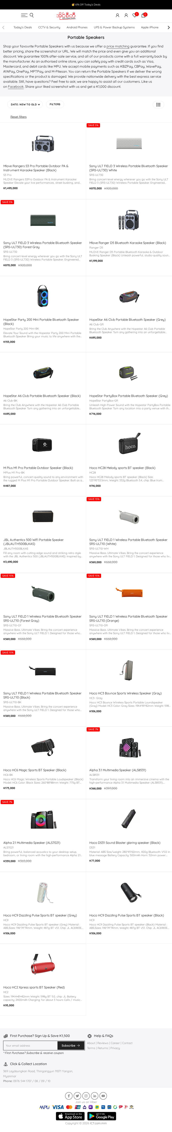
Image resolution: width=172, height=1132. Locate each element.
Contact (127, 1043)
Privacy (115, 1048)
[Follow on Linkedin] (94, 1096)
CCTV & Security (49, 27)
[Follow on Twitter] (77, 1096)
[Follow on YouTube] (103, 1096)
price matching (118, 46)
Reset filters (18, 117)
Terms (91, 1048)
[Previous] (3, 27)
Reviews (102, 1043)
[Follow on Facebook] (69, 1096)
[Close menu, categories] (114, 5)
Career (115, 1043)
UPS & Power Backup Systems (114, 27)
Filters (55, 104)
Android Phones (76, 27)
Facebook (16, 86)
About (91, 1043)
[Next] (168, 27)
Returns (103, 1048)
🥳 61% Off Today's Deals (86, 4)
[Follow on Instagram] (86, 1096)
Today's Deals (22, 27)
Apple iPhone (149, 27)
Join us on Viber (86, 1102)
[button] (158, 104)
